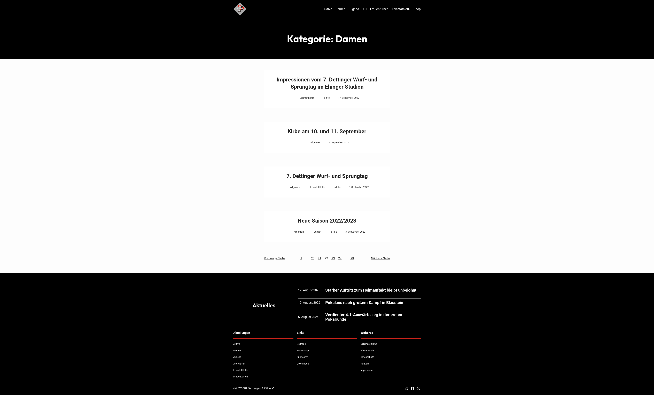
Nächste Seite (380, 258)
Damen (317, 231)
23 (333, 258)
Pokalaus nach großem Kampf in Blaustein (364, 302)
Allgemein (315, 142)
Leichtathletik (307, 97)
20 (312, 258)
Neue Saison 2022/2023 (327, 220)
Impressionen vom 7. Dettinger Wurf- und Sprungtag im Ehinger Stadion (327, 83)
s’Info (327, 97)
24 (340, 258)
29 (352, 258)
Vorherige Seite (274, 258)
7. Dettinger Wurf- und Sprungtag (327, 176)
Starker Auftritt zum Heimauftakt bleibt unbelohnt (370, 290)
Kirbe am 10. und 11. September (327, 131)
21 (319, 258)
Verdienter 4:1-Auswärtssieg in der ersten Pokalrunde (363, 317)
